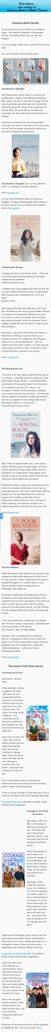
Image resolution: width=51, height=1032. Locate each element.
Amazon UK (13, 193)
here (39, 1028)
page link (15, 208)
